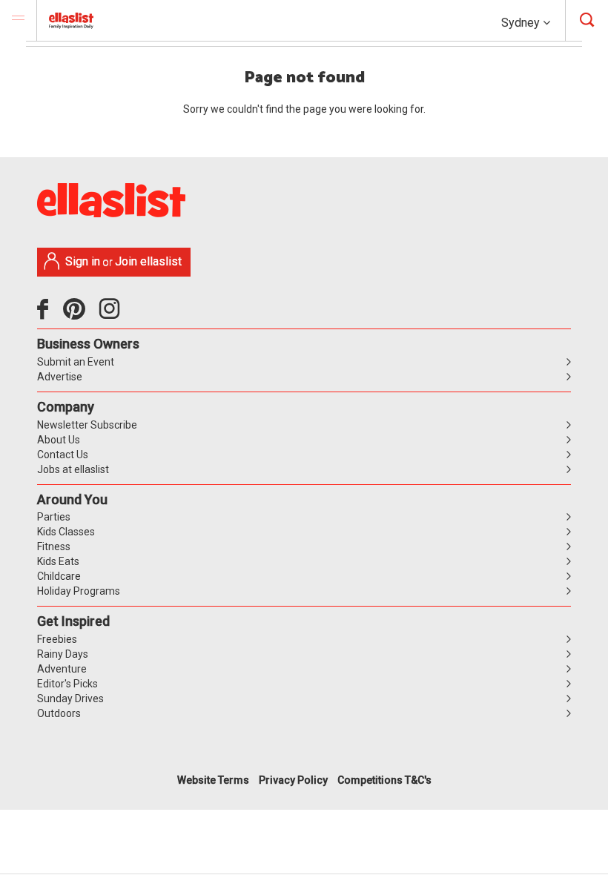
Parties (53, 517)
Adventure (62, 669)
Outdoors (59, 713)
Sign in (82, 261)
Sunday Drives (70, 698)
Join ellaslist (148, 261)
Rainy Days (62, 654)
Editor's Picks (67, 684)
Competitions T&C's (384, 780)
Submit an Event (75, 362)
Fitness (53, 546)
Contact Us (62, 454)
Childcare (59, 576)
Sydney (522, 23)
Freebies (57, 639)
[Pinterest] (79, 314)
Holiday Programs (78, 591)
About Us (58, 440)
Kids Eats (58, 561)
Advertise (59, 377)
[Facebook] (46, 314)
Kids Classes (66, 532)
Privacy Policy (293, 780)
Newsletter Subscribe (87, 425)
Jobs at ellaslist (73, 469)
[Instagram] (112, 314)
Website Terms (213, 780)
